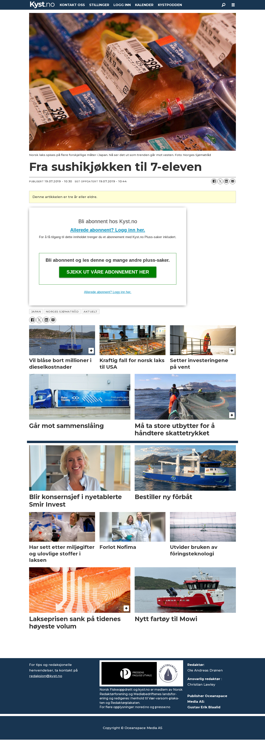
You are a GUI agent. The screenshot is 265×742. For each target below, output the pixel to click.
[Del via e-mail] (233, 181)
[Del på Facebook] (214, 181)
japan (36, 311)
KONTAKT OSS (72, 5)
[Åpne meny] (233, 5)
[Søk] (223, 5)
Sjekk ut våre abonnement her (108, 272)
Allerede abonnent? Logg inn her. (107, 229)
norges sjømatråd (62, 311)
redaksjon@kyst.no (45, 676)
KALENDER (144, 5)
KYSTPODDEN (170, 5)
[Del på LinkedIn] (226, 181)
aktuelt (90, 311)
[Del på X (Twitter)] (220, 181)
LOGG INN (122, 5)
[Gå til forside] (42, 5)
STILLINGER (99, 5)
